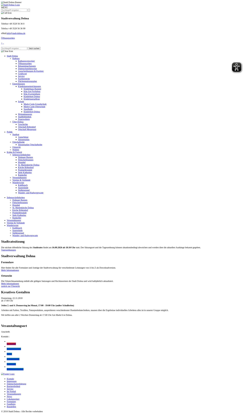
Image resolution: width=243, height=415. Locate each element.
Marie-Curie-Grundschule (35, 104)
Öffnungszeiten (8, 38)
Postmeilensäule (25, 170)
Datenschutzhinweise (27, 68)
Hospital (21, 162)
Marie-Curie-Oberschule (34, 106)
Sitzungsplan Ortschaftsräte (30, 144)
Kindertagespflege (32, 99)
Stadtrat (15, 134)
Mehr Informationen (10, 270)
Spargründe (23, 187)
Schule (21, 101)
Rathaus (16, 58)
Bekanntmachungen (27, 66)
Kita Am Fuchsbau (32, 91)
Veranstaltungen (19, 177)
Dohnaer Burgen (25, 157)
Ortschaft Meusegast (27, 129)
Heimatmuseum (25, 114)
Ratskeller (22, 175)
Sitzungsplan (23, 139)
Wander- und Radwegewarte (30, 193)
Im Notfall (11, 391)
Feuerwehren (24, 119)
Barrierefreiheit (13, 386)
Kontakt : (5, 336)
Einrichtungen (18, 84)
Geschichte (23, 124)
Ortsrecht (16, 147)
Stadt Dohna (12, 56)
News (9, 396)
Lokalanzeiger (13, 399)
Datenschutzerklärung (16, 384)
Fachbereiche (24, 79)
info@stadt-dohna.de (16, 33)
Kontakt (10, 379)
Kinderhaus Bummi (32, 89)
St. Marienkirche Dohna (28, 165)
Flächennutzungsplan (27, 81)
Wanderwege (18, 182)
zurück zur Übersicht (10, 286)
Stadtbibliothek (24, 117)
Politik (10, 132)
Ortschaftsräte (18, 142)
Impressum (11, 381)
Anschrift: (5, 332)
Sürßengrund (24, 190)
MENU (4, 7)
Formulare (11, 401)
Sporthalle (28, 109)
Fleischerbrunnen (25, 160)
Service (21, 76)
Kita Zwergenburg (32, 94)
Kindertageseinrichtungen (29, 86)
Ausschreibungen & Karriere (31, 71)
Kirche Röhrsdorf (26, 167)
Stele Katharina (25, 172)
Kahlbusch (23, 185)
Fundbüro (11, 404)
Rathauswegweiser (26, 61)
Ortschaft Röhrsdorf (27, 127)
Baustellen (11, 406)
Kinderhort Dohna (32, 96)
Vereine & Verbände (21, 180)
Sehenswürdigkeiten (21, 155)
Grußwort (22, 73)
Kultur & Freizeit (14, 152)
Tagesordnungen (8, 250)
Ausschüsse (23, 137)
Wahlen (15, 149)
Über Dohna (17, 122)
